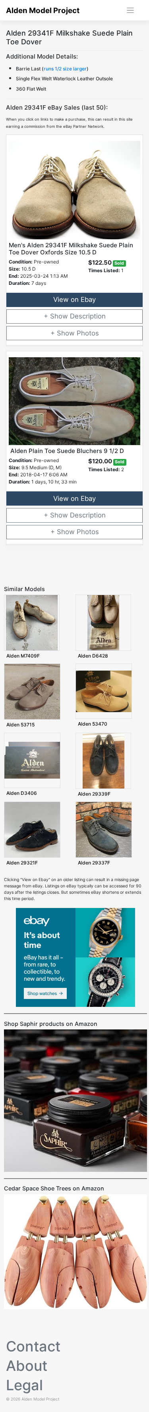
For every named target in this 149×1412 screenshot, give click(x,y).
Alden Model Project (42, 10)
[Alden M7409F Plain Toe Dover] (32, 622)
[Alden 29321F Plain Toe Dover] (32, 829)
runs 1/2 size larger (65, 69)
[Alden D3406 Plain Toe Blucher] (32, 760)
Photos (88, 333)
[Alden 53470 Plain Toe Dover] (104, 691)
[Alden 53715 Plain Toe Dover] (32, 691)
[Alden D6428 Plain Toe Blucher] (103, 622)
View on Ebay (74, 299)
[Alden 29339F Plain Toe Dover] (103, 760)
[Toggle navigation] (130, 10)
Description (88, 316)
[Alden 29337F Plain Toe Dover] (104, 829)
